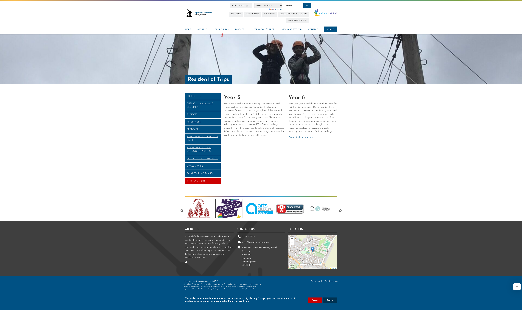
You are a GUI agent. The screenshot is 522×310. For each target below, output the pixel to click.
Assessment (194, 122)
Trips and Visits (196, 181)
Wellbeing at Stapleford (202, 159)
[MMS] (324, 208)
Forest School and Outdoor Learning (199, 149)
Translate (278, 9)
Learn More (242, 301)
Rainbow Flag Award (200, 173)
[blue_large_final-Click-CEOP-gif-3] (263, 208)
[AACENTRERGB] (233, 208)
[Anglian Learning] (325, 12)
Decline (330, 300)
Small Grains (195, 166)
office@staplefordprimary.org (255, 242)
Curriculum (194, 96)
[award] (202, 208)
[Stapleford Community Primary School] (199, 13)
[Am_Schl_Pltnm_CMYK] (294, 208)
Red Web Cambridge (329, 281)
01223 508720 (248, 237)
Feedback (193, 129)
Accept (315, 300)
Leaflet (333, 268)
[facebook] (187, 263)
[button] (312, 249)
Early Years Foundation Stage (202, 138)
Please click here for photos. (301, 137)
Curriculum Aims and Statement (200, 105)
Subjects (192, 115)
